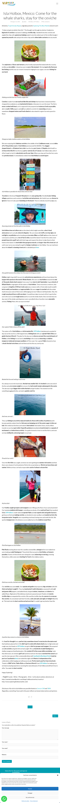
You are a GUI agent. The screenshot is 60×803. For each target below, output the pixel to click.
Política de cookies (25, 801)
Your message (5, 728)
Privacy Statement (34, 801)
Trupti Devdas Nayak (14, 26)
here (37, 247)
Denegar (30, 793)
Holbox (31, 21)
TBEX (49, 688)
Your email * (5, 748)
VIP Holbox (36, 21)
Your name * (5, 742)
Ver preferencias (30, 797)
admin (24, 21)
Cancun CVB (40, 688)
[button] (57, 775)
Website (4, 754)
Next (55, 716)
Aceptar (30, 788)
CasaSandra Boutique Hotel (42, 656)
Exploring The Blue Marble (41, 26)
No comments (46, 21)
